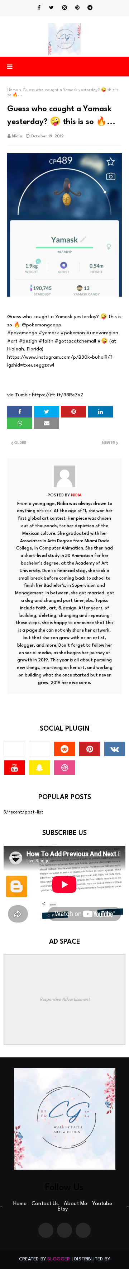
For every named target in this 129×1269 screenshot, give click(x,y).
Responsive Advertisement (65, 999)
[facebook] (39, 8)
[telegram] (90, 8)
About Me (75, 1204)
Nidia (17, 136)
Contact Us (45, 1204)
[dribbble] (64, 767)
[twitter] (51, 8)
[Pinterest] (64, 1230)
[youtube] (14, 767)
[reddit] (64, 748)
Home (12, 90)
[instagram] (64, 8)
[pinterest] (77, 8)
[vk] (114, 748)
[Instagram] (14, 748)
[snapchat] (39, 767)
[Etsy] (83, 1230)
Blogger (58, 1259)
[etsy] (39, 748)
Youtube (102, 1204)
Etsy (63, 1209)
